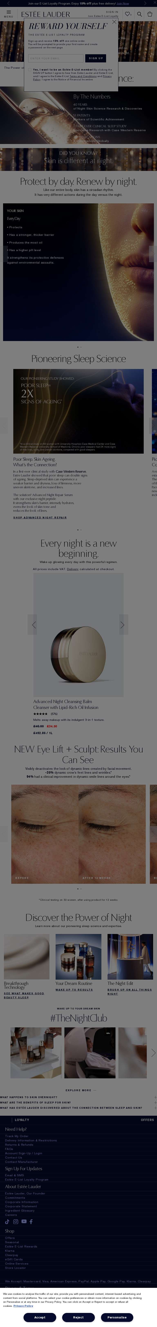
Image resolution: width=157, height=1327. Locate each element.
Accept (40, 1317)
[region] (78, 1307)
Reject (78, 1317)
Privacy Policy (23, 1306)
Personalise (117, 1317)
